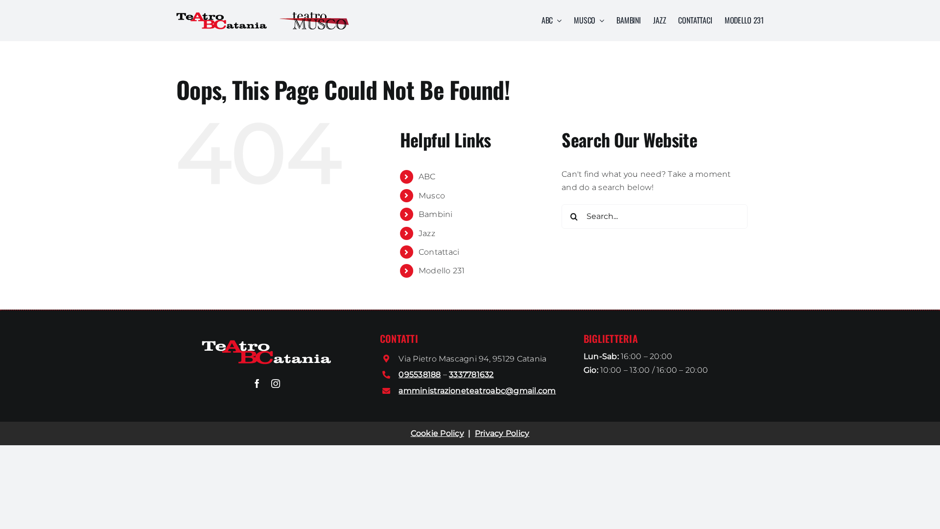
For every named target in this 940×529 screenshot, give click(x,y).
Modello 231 (442, 270)
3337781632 (471, 374)
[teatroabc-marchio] (221, 16)
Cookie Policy (437, 433)
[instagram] (275, 383)
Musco (432, 195)
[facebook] (257, 383)
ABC (427, 176)
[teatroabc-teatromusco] (314, 16)
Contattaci (439, 252)
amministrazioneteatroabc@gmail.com (477, 390)
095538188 (420, 374)
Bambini (436, 214)
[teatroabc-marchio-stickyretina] (266, 343)
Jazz (427, 233)
